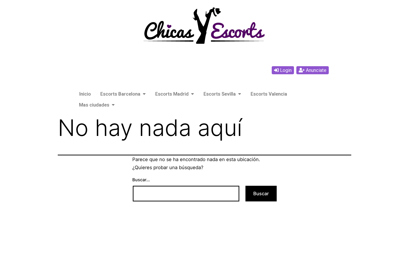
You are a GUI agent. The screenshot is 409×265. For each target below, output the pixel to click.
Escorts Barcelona (120, 94)
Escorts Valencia (269, 94)
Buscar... (141, 179)
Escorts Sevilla (220, 94)
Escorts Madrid (172, 94)
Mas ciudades (94, 105)
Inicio (85, 94)
